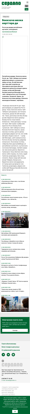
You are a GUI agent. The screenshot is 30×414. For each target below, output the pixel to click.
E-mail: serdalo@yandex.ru (9, 380)
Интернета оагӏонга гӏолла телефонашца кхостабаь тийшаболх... (14, 266)
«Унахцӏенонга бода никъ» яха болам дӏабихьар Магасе (13, 182)
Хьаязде (15, 330)
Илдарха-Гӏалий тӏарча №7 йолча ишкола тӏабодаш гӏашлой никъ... (14, 282)
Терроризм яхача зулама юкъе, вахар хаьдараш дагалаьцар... (13, 250)
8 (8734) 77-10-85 (7, 378)
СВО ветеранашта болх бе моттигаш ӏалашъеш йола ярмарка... (12, 190)
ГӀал (26, 9)
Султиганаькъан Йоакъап (9, 31)
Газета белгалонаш (9, 344)
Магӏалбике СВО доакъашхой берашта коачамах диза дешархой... (13, 234)
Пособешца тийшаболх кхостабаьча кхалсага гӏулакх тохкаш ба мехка (12, 242)
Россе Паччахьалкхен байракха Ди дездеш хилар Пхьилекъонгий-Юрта (14, 258)
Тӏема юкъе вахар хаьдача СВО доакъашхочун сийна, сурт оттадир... (13, 290)
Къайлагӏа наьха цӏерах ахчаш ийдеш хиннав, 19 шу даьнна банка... (13, 274)
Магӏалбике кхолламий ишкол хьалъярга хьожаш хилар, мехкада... (14, 206)
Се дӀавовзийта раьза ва (11, 350)
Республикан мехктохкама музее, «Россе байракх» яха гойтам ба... (14, 198)
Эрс (26, 6)
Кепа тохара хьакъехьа (10, 347)
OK (15, 411)
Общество (6, 16)
